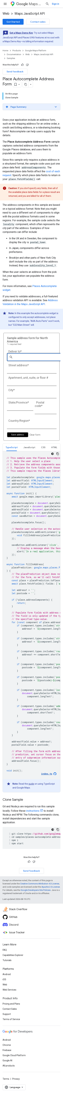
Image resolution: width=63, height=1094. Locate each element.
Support (7, 1014)
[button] (31, 107)
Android (7, 974)
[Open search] (47, 4)
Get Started (13, 21)
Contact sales (38, 21)
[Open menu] (5, 4)
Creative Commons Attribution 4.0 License (39, 883)
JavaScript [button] (29, 447)
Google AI (7, 1060)
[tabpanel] (31, 621)
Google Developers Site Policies (36, 890)
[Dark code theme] (52, 453)
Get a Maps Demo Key (21, 33)
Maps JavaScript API (30, 14)
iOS (4, 979)
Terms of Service (11, 1019)
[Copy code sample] (57, 453)
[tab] (12, 447)
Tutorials (7, 960)
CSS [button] (43, 447)
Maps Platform (36, 4)
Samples (11, 58)
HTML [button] (54, 447)
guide (31, 784)
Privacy (16, 1079)
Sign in (55, 4)
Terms (6, 1079)
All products (9, 1065)
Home (5, 50)
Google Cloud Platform (14, 1055)
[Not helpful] (27, 64)
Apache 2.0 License (51, 887)
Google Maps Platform (35, 50)
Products (16, 50)
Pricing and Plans (11, 1003)
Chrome (7, 1045)
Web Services (9, 989)
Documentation (14, 54)
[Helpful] (22, 64)
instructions (32, 810)
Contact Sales (10, 1009)
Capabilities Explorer (13, 955)
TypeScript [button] (12, 447)
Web (6, 14)
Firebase (7, 1050)
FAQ (5, 950)
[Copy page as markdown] (26, 84)
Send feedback (15, 71)
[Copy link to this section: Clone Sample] (26, 800)
